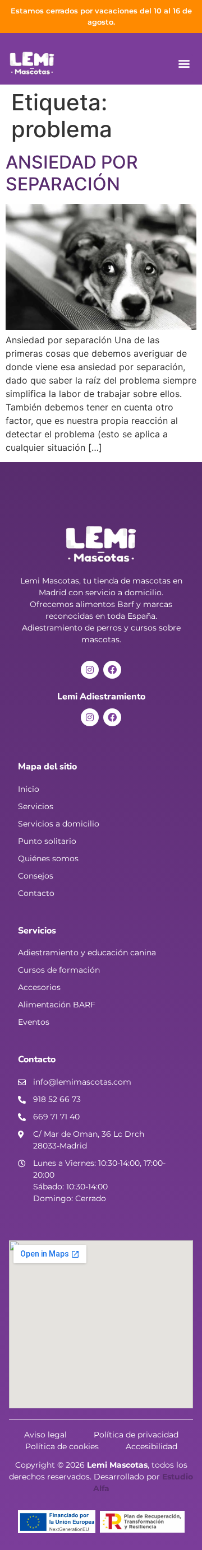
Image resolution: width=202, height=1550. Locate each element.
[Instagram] (90, 670)
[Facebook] (112, 670)
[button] (184, 63)
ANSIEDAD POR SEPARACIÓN (72, 172)
